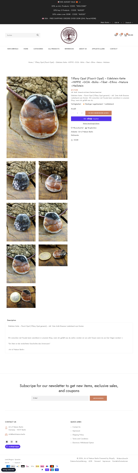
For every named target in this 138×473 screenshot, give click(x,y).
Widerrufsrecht (122, 458)
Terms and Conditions (80, 439)
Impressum (76, 431)
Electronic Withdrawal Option (83, 443)
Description (11, 320)
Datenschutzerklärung (78, 461)
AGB (90, 461)
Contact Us (76, 427)
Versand (80, 92)
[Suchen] (37, 35)
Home (30, 62)
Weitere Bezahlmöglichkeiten (91, 123)
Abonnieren (98, 398)
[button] (128, 35)
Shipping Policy (78, 435)
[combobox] (22, 35)
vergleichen (92, 128)
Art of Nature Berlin (85, 132)
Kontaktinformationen (120, 461)
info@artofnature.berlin (17, 434)
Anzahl (73, 109)
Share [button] (76, 140)
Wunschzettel (78, 128)
